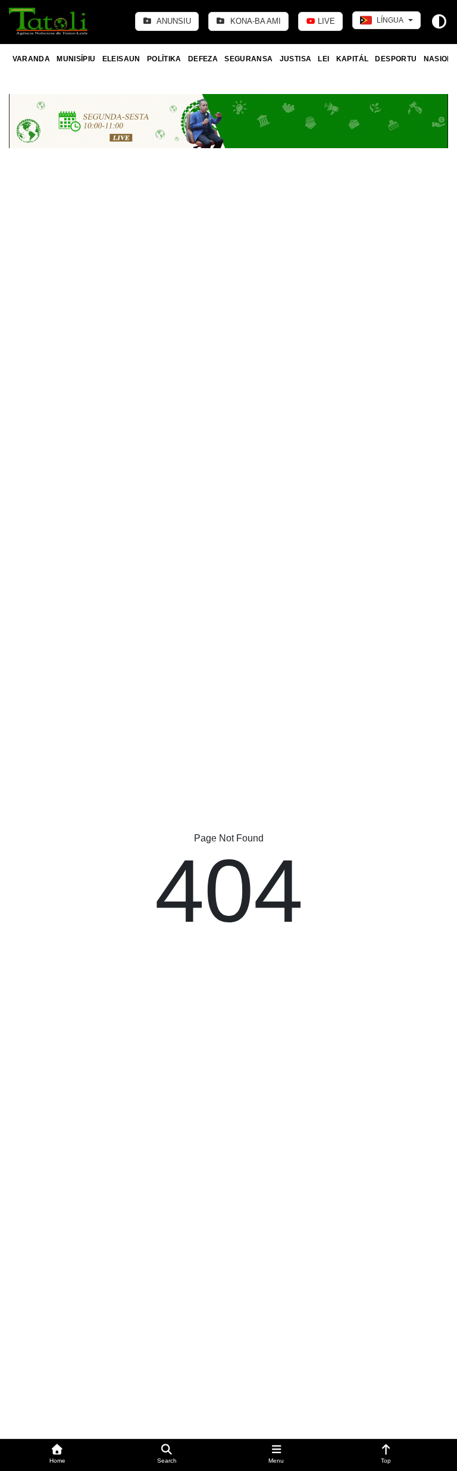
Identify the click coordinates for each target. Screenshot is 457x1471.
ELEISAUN (121, 59)
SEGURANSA (248, 59)
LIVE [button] (325, 21)
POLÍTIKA (164, 59)
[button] (57, 1455)
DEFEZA (203, 59)
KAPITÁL (352, 59)
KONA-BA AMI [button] (254, 21)
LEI (323, 59)
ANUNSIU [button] (173, 21)
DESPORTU (396, 59)
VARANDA (31, 59)
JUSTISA (296, 59)
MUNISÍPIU (76, 59)
